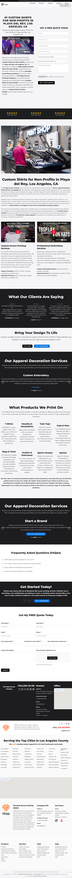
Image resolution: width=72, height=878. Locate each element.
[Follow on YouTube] (33, 692)
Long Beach (4, 754)
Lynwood (28, 765)
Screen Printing (24, 850)
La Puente (64, 771)
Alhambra (28, 752)
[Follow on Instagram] (22, 692)
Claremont (64, 763)
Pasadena (4, 762)
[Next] (69, 384)
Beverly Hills (65, 755)
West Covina (17, 757)
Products (50, 3)
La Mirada (52, 752)
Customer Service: (41, 699)
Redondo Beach (54, 770)
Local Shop (32, 3)
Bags (2, 862)
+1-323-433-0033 (41, 702)
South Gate (28, 767)
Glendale (3, 757)
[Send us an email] (28, 692)
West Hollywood (54, 765)
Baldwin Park (29, 762)
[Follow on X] (25, 692)
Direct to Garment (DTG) (27, 858)
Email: (38, 704)
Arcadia (39, 757)
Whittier (27, 754)
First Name (5, 626)
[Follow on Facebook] (19, 692)
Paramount (40, 765)
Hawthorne (16, 770)
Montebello (40, 767)
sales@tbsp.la (40, 707)
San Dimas (64, 758)
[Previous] (2, 384)
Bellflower (28, 759)
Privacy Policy (41, 858)
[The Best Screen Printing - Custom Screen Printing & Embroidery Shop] (8, 4)
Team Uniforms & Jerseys (9, 856)
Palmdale (4, 767)
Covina (51, 754)
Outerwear (4, 860)
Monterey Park (29, 770)
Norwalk (15, 759)
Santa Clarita (5, 759)
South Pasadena (66, 761)
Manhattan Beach (64, 752)
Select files (52, 661)
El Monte (15, 752)
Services (41, 3)
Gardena (39, 770)
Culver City (40, 752)
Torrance (3, 765)
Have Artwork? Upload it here (46, 653)
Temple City (52, 759)
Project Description (7, 653)
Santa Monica (17, 767)
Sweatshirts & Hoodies (8, 854)
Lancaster (4, 770)
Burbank (15, 762)
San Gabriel (52, 762)
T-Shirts (3, 850)
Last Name (40, 626)
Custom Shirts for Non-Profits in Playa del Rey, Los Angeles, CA (19, 32)
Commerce (64, 769)
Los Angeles (4, 752)
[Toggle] (2, 562)
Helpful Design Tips (43, 856)
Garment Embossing (25, 860)
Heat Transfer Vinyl (25, 854)
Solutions (58, 3)
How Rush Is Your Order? (33, 644)
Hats (2, 858)
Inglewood (16, 765)
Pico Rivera (40, 754)
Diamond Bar (41, 759)
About (66, 3)
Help (39, 847)
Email (3, 635)
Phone (38, 635)
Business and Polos (7, 852)
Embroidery (23, 852)
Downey (15, 754)
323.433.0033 (64, 730)
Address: (38, 692)
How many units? (7, 644)
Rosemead (40, 762)
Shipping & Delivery (43, 850)
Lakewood (28, 757)
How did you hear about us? (57, 644)
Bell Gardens (65, 766)
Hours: (38, 710)
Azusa (50, 757)
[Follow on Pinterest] (30, 692)
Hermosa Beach (54, 767)
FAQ (38, 860)
